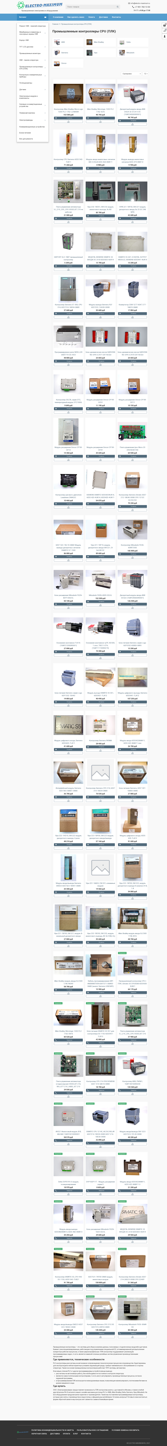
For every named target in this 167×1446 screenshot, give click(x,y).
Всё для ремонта (26, 139)
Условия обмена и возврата (125, 1430)
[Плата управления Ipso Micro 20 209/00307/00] (132, 432)
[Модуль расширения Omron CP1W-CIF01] (100, 384)
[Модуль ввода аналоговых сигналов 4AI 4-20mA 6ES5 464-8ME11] (100, 144)
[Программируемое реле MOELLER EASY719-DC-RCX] (68, 337)
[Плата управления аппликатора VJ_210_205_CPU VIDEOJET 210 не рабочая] (68, 191)
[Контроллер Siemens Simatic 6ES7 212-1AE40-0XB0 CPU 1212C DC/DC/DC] (132, 479)
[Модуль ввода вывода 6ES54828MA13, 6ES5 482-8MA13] (68, 1214)
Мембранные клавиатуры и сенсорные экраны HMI (30, 33)
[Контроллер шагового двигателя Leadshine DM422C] (68, 479)
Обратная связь (39, 1434)
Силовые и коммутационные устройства (30, 105)
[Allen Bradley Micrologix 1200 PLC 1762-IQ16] (100, 93)
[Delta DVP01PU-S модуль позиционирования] (68, 1166)
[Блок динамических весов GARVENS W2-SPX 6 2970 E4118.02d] (132, 337)
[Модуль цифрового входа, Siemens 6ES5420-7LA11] (68, 725)
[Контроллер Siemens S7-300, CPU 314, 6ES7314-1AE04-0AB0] (68, 289)
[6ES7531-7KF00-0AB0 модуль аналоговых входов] (100, 1261)
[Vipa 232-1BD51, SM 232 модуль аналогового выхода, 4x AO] (100, 191)
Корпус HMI (24, 40)
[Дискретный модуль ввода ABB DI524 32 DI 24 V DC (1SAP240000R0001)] (132, 93)
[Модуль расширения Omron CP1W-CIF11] (132, 384)
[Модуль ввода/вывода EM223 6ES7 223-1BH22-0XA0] (68, 1309)
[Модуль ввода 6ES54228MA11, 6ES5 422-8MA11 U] (132, 1166)
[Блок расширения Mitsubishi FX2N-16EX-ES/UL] (100, 1214)
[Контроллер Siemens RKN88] (100, 725)
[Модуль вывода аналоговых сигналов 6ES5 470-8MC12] (132, 144)
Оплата (91, 17)
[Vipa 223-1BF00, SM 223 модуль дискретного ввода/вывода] (100, 820)
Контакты (116, 17)
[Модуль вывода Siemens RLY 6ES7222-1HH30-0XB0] (100, 289)
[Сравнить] (68, 121)
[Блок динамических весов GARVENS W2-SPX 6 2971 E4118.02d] (100, 337)
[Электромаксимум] (39, 5)
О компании (58, 17)
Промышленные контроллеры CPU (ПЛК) (31, 68)
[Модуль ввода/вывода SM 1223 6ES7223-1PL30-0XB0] (132, 1116)
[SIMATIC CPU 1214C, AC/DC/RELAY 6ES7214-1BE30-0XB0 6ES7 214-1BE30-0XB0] (100, 1116)
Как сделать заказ (75, 17)
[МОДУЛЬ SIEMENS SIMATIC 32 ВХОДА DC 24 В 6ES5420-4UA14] (100, 241)
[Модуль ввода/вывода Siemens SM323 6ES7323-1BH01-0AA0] (68, 868)
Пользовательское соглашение (92, 1430)
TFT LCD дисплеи (26, 47)
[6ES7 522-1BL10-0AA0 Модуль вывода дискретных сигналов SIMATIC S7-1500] (68, 529)
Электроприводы (26, 120)
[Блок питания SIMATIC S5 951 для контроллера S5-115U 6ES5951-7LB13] (100, 1016)
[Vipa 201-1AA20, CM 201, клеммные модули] (100, 868)
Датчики (22, 89)
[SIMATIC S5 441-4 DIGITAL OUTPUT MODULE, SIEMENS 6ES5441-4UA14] (132, 241)
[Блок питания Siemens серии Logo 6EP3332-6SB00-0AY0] (132, 627)
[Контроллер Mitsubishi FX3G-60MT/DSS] (132, 529)
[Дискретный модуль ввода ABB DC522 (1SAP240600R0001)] (132, 580)
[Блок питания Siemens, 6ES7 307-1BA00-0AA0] (132, 772)
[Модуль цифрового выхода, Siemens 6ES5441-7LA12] (132, 677)
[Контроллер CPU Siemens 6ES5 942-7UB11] (68, 144)
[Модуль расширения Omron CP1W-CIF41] (100, 432)
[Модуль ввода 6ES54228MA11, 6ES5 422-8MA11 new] (132, 725)
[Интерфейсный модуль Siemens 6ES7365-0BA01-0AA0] (68, 772)
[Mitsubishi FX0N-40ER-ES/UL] (100, 580)
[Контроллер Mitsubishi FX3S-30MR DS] (132, 1309)
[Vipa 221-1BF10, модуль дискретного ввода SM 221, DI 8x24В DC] (100, 529)
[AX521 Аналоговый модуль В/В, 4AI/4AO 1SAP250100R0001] (68, 1116)
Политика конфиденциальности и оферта (52, 1430)
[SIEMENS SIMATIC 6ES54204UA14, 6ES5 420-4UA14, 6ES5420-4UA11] (100, 479)
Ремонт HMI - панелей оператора (32, 26)
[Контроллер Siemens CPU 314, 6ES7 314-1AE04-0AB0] (100, 772)
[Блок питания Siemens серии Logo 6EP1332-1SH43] (68, 677)
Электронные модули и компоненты (28, 97)
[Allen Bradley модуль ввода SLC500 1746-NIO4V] (68, 965)
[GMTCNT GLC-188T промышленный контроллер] (68, 241)
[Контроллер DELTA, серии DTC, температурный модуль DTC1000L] (68, 384)
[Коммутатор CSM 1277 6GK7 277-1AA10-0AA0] (132, 289)
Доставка (103, 17)
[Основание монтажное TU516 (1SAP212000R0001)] (68, 627)
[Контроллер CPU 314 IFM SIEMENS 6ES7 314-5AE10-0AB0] (100, 1066)
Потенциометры (25, 83)
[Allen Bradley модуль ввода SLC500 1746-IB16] (132, 918)
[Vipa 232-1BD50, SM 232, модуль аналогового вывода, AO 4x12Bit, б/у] (100, 918)
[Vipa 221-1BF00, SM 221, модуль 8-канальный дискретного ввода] (68, 918)
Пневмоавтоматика (27, 113)
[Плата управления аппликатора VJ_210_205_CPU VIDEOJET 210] (132, 1016)
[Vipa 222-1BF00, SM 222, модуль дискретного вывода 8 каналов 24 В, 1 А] (132, 868)
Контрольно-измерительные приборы (30, 76)
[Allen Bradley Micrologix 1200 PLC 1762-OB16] (68, 1016)
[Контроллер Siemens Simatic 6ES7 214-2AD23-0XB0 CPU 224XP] (132, 1261)
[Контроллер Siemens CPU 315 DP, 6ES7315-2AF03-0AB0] (100, 1309)
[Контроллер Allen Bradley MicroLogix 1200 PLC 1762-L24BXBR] (68, 93)
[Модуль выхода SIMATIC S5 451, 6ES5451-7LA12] (100, 677)
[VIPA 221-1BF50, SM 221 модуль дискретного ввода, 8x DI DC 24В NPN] (132, 191)
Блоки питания (25, 133)
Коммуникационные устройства (32, 127)
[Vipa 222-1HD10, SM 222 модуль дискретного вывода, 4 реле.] (68, 820)
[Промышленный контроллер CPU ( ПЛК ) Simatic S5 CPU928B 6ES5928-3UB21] (132, 965)
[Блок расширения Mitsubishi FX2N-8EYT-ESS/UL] (68, 580)
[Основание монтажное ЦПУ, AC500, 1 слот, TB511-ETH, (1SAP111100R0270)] (100, 627)
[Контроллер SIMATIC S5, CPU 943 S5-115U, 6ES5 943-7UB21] (68, 1261)
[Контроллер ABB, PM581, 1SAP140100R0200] (132, 1066)
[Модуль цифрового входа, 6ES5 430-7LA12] (132, 820)
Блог (75, 1434)
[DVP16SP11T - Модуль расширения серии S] (100, 1166)
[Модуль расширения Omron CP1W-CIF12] (68, 432)
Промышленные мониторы (30, 53)
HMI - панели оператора (28, 60)
